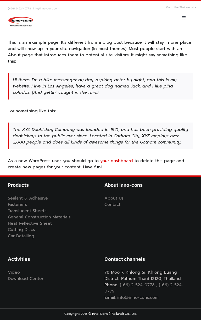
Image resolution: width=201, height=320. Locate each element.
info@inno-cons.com (138, 297)
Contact (112, 204)
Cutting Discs (21, 230)
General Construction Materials (39, 217)
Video (14, 272)
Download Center (25, 278)
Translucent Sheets (27, 211)
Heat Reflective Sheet (30, 223)
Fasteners (17, 204)
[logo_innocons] (21, 15)
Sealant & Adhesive (28, 198)
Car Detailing (21, 236)
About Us (114, 198)
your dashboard (116, 161)
